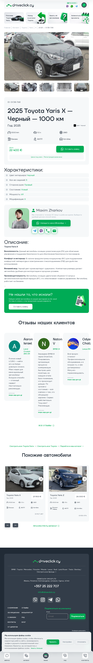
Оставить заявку (72, 149)
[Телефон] (47, 231)
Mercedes (28, 570)
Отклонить (81, 642)
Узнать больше (37, 648)
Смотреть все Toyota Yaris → (23, 446)
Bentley (78, 570)
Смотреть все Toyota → (48, 446)
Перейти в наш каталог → (71, 446)
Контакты (85, 660)
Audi (55, 570)
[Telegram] (34, 231)
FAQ (65, 660)
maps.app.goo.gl (15, 395)
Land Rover (63, 570)
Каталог (16, 28)
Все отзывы (45, 425)
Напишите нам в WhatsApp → (53, 223)
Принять (52, 642)
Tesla (71, 570)
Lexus (50, 570)
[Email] (54, 231)
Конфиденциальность (79, 631)
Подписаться (77, 616)
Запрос (7, 660)
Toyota (24, 28)
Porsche (36, 570)
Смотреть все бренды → (46, 572)
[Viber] (41, 231)
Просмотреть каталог (45, 526)
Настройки (67, 642)
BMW (13, 570)
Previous (7, 525)
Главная (7, 28)
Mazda (43, 570)
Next (41, 479)
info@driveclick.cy (46, 592)
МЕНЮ (46, 660)
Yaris (31, 28)
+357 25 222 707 (84, 5)
